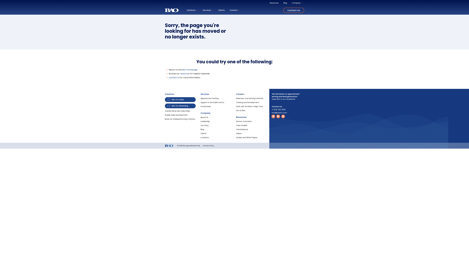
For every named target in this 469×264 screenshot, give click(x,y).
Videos (239, 133)
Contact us (174, 77)
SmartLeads (206, 106)
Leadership (205, 121)
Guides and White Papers (246, 137)
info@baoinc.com (279, 112)
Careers (234, 10)
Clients (221, 10)
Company (296, 3)
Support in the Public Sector (212, 102)
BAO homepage (189, 69)
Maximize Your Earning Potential (249, 98)
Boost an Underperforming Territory (180, 119)
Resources (274, 3)
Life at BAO (240, 110)
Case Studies (241, 125)
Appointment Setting (210, 98)
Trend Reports (242, 129)
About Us (204, 117)
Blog (285, 3)
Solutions (191, 10)
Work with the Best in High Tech (249, 106)
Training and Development (247, 102)
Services (207, 10)
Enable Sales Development (176, 115)
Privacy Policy (208, 145)
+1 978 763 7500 (279, 109)
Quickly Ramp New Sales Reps (177, 111)
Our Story (205, 125)
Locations (205, 137)
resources (185, 73)
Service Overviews (244, 121)
